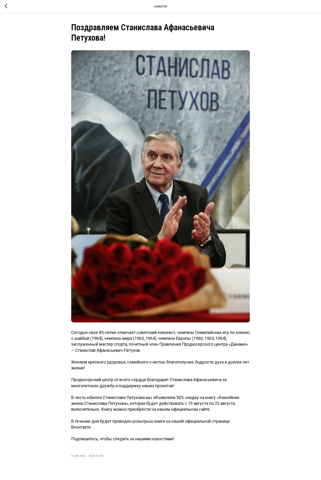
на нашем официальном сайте (181, 409)
